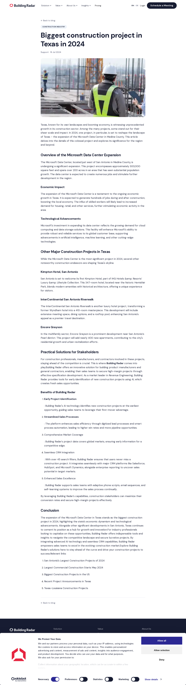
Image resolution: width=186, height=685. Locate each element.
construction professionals (60, 359)
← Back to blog (48, 20)
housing (59, 205)
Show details (151, 679)
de (137, 5)
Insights (85, 5)
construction (137, 197)
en (133, 5)
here (63, 549)
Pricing (98, 5)
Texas (44, 124)
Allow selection (162, 650)
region (139, 140)
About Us (71, 5)
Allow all (161, 640)
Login (142, 5)
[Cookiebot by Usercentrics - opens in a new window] (19, 679)
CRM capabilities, (108, 541)
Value (57, 5)
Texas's (101, 263)
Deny (161, 659)
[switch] (83, 679)
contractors (107, 359)
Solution (45, 5)
